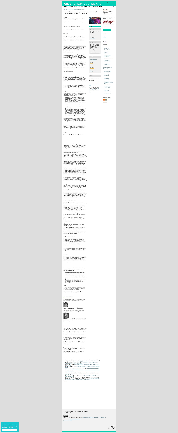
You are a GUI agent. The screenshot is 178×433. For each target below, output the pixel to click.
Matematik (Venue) (106, 78)
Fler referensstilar (93, 52)
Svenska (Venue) (106, 90)
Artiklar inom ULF (87, 6)
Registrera (109, 2)
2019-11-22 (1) (92, 38)
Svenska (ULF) (106, 63)
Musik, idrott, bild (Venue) (107, 79)
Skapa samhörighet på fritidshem (89, 375)
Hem (64, 9)
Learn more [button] (11, 427)
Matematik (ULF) (106, 56)
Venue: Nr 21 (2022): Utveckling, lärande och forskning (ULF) (80, 379)
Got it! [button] (10, 429)
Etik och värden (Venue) (107, 71)
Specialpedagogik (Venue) (107, 87)
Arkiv (66, 9)
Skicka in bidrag (95, 6)
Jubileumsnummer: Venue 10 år (107, 67)
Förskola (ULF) (106, 52)
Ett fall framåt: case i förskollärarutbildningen (86, 373)
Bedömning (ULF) (106, 48)
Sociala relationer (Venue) (107, 86)
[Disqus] (82, 393)
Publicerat (66, 6)
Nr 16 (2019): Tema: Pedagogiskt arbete (74, 9)
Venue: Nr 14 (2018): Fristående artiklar (81, 361)
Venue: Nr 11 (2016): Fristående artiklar (76, 369)
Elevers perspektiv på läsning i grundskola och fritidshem (83, 364)
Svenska (104, 37)
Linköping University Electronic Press (75, 419)
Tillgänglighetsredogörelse (68, 420)
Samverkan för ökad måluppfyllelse (69, 68)
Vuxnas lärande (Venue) (107, 93)
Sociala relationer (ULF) (107, 61)
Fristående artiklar (73, 6)
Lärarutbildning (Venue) (107, 91)
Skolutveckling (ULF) (107, 60)
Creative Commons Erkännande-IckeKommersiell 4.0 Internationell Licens (94, 417)
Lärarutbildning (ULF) (107, 64)
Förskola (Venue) (106, 74)
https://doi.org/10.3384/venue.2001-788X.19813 (72, 26)
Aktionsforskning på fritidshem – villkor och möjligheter (87, 370)
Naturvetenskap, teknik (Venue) (108, 81)
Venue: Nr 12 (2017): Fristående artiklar (93, 372)
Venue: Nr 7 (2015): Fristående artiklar (76, 363)
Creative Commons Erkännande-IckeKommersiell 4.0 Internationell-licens (94, 84)
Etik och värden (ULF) (107, 49)
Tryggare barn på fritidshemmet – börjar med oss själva (77, 372)
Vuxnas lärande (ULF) (107, 65)
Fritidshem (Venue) (93, 71)
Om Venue (100, 6)
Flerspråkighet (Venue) (107, 72)
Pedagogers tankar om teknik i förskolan (83, 366)
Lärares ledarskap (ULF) (107, 55)
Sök (113, 6)
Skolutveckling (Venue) (107, 84)
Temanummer (80, 6)
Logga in (113, 2)
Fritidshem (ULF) (106, 53)
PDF (91, 26)
